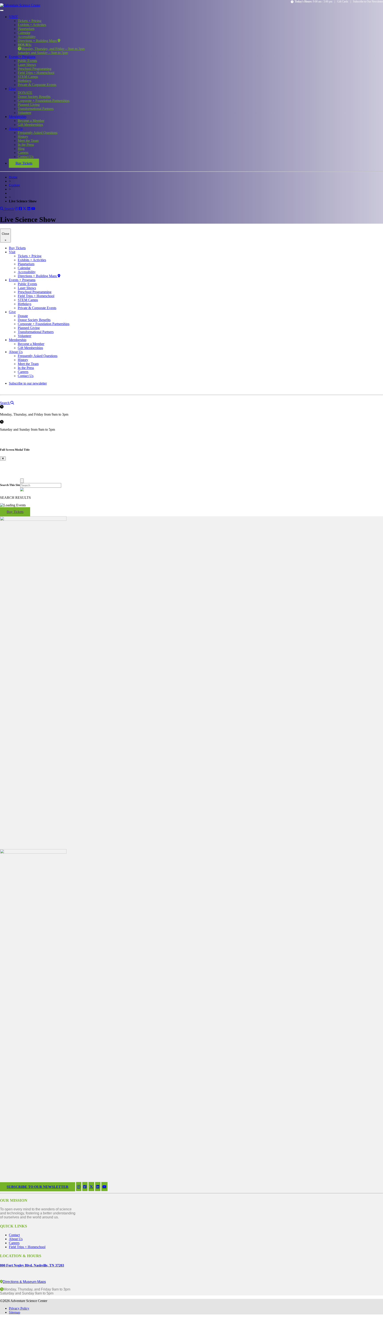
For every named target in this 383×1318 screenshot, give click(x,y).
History (23, 136)
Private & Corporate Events (37, 85)
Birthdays (24, 81)
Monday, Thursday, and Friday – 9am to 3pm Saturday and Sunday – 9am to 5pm (51, 49)
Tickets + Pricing (29, 21)
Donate (23, 316)
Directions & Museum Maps (24, 1282)
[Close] (22, 480)
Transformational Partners (36, 108)
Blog (21, 148)
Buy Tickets (24, 163)
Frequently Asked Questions (37, 132)
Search (9, 209)
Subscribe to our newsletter (28, 383)
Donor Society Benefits (34, 97)
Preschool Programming (34, 69)
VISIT (13, 17)
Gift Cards (342, 1)
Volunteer (24, 112)
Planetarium (26, 29)
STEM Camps (28, 77)
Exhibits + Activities (32, 25)
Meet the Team (28, 140)
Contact (14, 1235)
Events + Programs (22, 57)
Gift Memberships (30, 124)
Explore (14, 185)
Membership (17, 116)
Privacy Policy (19, 1308)
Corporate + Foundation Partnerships (43, 101)
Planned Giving (29, 105)
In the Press (26, 144)
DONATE (25, 93)
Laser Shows (27, 65)
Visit (12, 252)
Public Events (27, 61)
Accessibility (27, 37)
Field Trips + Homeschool (36, 73)
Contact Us (25, 156)
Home (13, 177)
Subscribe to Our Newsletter (368, 1)
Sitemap (14, 1312)
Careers (23, 152)
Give (12, 89)
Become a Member (31, 120)
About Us (16, 128)
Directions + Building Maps (38, 41)
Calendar (24, 33)
